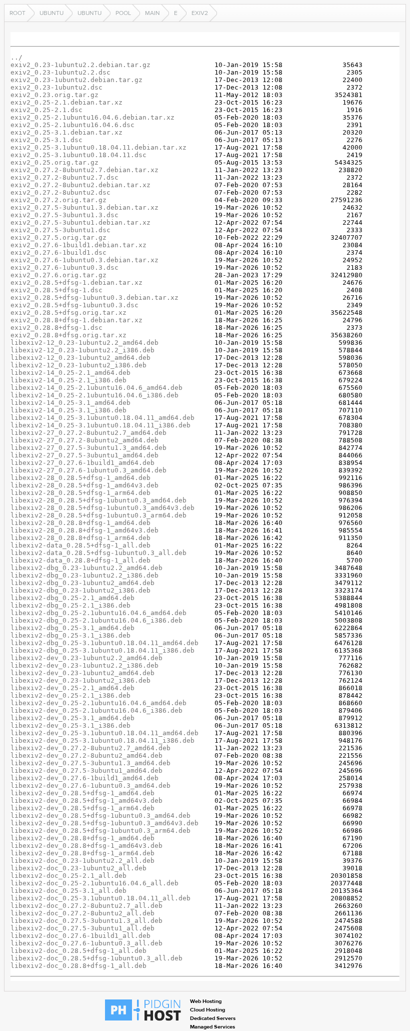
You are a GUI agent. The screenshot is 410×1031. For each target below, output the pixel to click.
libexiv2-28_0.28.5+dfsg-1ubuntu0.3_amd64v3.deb (102, 507)
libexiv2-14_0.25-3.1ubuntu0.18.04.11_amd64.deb (102, 417)
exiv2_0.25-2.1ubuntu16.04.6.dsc (72, 125)
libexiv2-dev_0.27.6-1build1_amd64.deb (84, 778)
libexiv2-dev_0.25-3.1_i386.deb (70, 725)
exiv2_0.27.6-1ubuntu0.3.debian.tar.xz (84, 260)
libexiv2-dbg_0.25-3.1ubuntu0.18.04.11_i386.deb (102, 650)
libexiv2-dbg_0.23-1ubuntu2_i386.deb (80, 590)
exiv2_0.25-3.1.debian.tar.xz (66, 132)
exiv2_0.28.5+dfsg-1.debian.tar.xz (76, 282)
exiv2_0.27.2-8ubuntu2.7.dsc (64, 177)
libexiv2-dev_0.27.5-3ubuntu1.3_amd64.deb (90, 763)
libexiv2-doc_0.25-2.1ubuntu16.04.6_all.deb (94, 883)
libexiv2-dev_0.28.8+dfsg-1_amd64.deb (82, 838)
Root (18, 13)
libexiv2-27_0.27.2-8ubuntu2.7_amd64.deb (88, 432)
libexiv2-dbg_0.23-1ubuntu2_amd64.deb (82, 583)
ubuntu (52, 13)
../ (16, 57)
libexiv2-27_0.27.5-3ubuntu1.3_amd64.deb (88, 447)
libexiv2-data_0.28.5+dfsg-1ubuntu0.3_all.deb (98, 553)
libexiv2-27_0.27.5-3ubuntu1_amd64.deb (84, 455)
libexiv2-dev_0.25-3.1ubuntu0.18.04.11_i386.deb (102, 740)
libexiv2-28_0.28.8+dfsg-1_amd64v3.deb (84, 530)
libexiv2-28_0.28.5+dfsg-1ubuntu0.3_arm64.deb (98, 515)
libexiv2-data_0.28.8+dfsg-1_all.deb (80, 560)
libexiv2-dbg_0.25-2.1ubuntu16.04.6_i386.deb (96, 620)
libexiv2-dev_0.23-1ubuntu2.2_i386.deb (84, 665)
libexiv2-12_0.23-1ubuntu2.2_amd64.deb (84, 342)
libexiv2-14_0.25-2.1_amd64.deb (70, 372)
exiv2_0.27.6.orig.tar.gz (58, 275)
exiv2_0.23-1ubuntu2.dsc (56, 87)
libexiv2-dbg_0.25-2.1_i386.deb (70, 605)
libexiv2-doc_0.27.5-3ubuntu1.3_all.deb (86, 920)
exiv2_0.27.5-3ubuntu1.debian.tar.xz (80, 222)
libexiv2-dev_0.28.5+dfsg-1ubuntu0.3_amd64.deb (100, 815)
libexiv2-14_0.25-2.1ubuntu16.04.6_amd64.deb (96, 387)
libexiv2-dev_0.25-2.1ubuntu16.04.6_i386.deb (96, 710)
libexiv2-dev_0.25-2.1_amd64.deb (72, 688)
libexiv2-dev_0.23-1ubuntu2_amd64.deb (82, 673)
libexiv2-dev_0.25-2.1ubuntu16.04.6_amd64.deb (98, 703)
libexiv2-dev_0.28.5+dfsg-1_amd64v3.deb (86, 800)
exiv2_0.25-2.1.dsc (46, 110)
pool (123, 13)
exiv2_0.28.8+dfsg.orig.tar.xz (68, 335)
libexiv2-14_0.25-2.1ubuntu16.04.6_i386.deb (94, 395)
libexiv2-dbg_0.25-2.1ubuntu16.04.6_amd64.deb (98, 613)
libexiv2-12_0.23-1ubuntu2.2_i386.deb (82, 350)
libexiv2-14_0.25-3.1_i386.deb (68, 410)
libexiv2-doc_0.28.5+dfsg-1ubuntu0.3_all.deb (96, 958)
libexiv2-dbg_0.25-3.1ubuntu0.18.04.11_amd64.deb (104, 643)
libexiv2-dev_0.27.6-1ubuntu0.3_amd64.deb (90, 785)
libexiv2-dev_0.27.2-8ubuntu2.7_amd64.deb (90, 748)
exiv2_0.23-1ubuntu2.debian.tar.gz (76, 80)
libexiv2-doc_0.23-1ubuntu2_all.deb (78, 868)
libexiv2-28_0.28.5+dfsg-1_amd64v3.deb (84, 485)
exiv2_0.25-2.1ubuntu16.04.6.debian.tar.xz (92, 117)
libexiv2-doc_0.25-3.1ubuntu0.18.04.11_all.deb (100, 898)
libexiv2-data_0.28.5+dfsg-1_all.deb (80, 545)
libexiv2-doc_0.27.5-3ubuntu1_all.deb (82, 928)
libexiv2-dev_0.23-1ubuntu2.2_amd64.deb (86, 658)
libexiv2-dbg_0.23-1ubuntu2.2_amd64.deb (86, 568)
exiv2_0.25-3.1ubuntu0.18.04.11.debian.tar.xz (98, 147)
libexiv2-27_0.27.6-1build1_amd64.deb (82, 462)
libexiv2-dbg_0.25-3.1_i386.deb (70, 635)
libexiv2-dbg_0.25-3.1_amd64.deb (72, 628)
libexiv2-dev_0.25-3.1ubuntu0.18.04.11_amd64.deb (104, 733)
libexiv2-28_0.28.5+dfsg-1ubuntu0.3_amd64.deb (98, 500)
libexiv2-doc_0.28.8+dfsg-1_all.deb (78, 965)
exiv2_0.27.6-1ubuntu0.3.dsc (64, 267)
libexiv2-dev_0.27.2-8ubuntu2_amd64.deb (86, 755)
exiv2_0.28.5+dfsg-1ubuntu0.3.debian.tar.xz (94, 297)
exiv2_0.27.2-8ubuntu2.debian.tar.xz (80, 185)
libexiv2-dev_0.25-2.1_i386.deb (70, 695)
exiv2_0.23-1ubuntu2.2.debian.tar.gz (80, 65)
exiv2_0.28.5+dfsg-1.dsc (56, 290)
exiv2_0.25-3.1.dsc (46, 140)
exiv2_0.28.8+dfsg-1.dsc (56, 327)
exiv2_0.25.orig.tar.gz (54, 162)
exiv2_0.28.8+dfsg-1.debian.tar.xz (76, 320)
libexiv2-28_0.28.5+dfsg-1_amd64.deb (80, 477)
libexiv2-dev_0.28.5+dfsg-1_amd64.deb (82, 793)
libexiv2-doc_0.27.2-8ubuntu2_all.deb (82, 913)
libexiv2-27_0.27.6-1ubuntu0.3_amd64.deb (88, 470)
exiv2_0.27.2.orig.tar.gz (58, 200)
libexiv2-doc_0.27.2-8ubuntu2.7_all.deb (86, 905)
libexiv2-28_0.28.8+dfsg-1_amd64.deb (80, 523)
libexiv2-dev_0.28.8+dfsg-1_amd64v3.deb (86, 845)
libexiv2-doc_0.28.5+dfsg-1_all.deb (78, 950)
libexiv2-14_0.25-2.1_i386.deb (68, 380)
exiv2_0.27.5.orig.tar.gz (58, 237)
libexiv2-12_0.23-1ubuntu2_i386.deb (78, 365)
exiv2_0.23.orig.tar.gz (54, 95)
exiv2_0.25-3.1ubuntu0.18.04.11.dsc (78, 155)
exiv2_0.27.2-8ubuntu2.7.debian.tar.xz (84, 170)
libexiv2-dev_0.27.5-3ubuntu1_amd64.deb (86, 770)
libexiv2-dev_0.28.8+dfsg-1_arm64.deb (82, 853)
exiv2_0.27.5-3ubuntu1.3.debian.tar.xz (84, 207)
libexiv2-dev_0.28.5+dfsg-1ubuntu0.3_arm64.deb (100, 830)
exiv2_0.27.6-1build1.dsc (58, 252)
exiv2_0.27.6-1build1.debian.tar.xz (78, 245)
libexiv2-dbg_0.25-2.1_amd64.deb (72, 598)
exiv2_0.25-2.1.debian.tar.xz (66, 102)
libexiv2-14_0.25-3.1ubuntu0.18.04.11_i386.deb (100, 425)
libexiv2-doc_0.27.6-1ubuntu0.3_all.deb (86, 943)
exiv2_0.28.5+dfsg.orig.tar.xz (68, 312)
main (152, 13)
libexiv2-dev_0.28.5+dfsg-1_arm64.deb (82, 808)
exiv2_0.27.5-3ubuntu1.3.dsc (64, 215)
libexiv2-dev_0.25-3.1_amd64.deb (72, 718)
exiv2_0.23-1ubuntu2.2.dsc (60, 72)
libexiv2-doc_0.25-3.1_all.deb (68, 890)
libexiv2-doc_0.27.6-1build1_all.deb (80, 935)
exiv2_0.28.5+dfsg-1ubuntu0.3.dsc (74, 305)
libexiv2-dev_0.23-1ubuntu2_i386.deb (80, 680)
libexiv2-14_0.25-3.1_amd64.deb (70, 402)
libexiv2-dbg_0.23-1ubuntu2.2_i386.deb (84, 575)
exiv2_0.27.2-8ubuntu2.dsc (60, 192)
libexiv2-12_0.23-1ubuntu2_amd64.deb (80, 357)
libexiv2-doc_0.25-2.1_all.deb (68, 875)
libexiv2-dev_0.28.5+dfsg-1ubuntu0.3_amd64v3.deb (104, 823)
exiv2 (200, 13)
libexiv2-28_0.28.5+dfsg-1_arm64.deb (80, 492)
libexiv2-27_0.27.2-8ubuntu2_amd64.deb (84, 440)
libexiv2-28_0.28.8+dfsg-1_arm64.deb (80, 538)
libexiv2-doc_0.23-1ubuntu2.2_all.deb (82, 860)
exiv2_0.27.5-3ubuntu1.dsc (60, 230)
